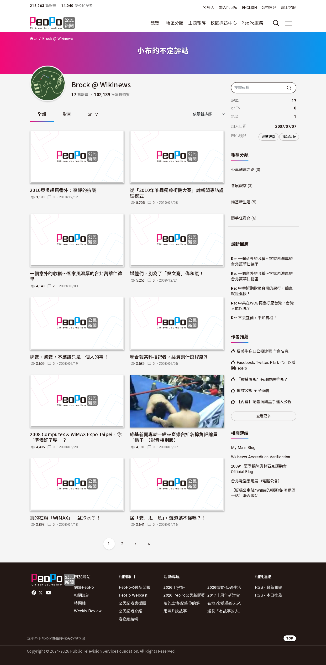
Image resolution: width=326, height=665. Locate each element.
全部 (41, 114)
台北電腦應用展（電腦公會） (256, 481)
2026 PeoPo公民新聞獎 (184, 595)
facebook (34, 592)
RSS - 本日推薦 (268, 595)
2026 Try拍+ (174, 587)
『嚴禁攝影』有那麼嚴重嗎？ (262, 379)
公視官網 (269, 7)
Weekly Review (88, 610)
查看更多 (263, 416)
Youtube (49, 592)
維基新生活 (241, 202)
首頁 (33, 38)
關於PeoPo (84, 587)
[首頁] (52, 23)
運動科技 (289, 137)
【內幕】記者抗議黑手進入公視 (264, 402)
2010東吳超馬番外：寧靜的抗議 (63, 190)
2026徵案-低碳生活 (224, 587)
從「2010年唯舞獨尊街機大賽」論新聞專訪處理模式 (177, 193)
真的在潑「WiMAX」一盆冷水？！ (65, 517)
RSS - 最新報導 (268, 587)
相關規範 (81, 595)
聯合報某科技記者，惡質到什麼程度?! (169, 356)
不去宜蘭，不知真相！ (257, 318)
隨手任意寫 (241, 218)
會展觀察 (239, 186)
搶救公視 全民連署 (253, 390)
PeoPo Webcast (133, 595)
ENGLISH (249, 7)
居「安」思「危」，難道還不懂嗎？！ (168, 517)
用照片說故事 (175, 610)
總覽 (155, 23)
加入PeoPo (228, 7)
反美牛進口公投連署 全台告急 (263, 351)
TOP (289, 638)
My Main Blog (243, 447)
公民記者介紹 (130, 610)
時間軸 (80, 603)
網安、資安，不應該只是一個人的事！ (69, 356)
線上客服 (288, 7)
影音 (67, 114)
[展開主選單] (288, 23)
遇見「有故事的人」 (224, 610)
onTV (93, 114)
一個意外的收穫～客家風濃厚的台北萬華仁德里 (76, 276)
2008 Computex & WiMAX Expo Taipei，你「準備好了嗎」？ (76, 437)
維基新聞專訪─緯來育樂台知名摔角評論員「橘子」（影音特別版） (174, 437)
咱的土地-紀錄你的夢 (181, 603)
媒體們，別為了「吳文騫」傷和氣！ (167, 273)
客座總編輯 (128, 619)
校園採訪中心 (223, 23)
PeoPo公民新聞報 (135, 587)
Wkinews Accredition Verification (260, 457)
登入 (210, 7)
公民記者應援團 (132, 603)
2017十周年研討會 (223, 595)
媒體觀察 (268, 137)
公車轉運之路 (242, 169)
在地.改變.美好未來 (224, 603)
